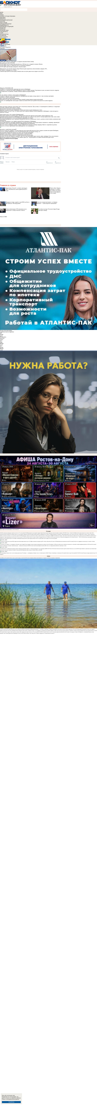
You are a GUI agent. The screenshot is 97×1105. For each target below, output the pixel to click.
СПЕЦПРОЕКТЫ (4, 31)
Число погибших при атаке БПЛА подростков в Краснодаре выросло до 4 (15, 541)
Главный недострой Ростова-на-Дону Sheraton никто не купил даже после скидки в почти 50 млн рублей (38, 538)
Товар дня (2, 48)
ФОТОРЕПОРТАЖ (4, 34)
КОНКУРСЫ (3, 18)
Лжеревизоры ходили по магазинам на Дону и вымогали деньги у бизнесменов (36, 535)
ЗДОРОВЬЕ (3, 17)
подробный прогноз (4, 331)
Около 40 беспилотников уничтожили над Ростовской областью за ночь (63, 548)
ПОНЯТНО (11, 1102)
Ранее (13, 162)
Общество (2, 88)
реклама (2, 139)
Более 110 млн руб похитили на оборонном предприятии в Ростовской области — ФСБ (64, 537)
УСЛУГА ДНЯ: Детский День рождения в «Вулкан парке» (13, 66)
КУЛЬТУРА (2, 21)
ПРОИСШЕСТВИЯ (4, 30)
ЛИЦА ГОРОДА (3, 22)
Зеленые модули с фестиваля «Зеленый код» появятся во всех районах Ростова (71, 535)
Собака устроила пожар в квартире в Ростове (67, 629)
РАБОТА (8, 39)
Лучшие (7, 162)
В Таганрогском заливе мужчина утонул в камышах (11, 629)
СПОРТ (1, 33)
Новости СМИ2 (3, 216)
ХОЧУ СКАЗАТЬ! (4, 36)
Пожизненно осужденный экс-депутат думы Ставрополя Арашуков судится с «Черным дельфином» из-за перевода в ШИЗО (24, 548)
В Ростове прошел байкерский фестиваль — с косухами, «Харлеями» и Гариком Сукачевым (40, 629)
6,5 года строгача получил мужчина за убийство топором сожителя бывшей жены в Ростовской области (75, 630)
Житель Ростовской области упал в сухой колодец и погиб (12, 557)
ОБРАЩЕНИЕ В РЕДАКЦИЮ (6, 26)
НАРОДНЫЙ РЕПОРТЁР (5, 24)
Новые (1, 162)
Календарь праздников (5, 47)
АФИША (2, 15)
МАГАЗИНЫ (7, 44)
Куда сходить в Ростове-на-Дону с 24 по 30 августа (9, 529)
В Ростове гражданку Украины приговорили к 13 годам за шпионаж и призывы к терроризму (43, 557)
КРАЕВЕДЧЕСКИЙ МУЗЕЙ (6, 20)
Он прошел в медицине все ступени (42, 534)
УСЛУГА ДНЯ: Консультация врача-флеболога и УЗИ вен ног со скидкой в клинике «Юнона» (21, 64)
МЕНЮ (1, 12)
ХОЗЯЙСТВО (3, 35)
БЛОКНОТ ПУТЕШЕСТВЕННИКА (7, 16)
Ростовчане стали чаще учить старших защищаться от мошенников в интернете (39, 633)
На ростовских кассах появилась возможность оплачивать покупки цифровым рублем (71, 544)
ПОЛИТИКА (2, 29)
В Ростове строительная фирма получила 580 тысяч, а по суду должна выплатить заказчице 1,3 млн (47, 545)
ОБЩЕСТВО (3, 27)
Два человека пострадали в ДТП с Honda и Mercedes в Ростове (42, 541)
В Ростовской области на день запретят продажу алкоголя (35, 537)
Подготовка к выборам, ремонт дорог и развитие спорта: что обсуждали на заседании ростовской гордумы (33, 630)
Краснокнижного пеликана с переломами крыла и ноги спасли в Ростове (64, 534)
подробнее (11, 331)
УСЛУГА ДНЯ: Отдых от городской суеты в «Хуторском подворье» (15, 65)
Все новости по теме (5, 62)
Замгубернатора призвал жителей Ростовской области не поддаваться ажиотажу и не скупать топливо (76, 541)
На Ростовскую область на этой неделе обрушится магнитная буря (21, 534)
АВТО (1, 13)
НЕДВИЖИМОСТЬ (4, 25)
